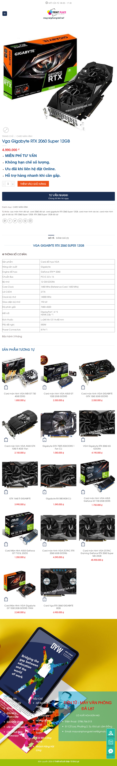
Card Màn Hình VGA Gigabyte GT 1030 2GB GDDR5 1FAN (19, 607)
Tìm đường (111, 736)
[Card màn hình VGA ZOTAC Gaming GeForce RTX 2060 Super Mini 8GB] (97, 529)
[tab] (51, 238)
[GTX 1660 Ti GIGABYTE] (20, 477)
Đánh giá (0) (62, 238)
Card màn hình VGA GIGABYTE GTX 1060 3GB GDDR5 (97, 394)
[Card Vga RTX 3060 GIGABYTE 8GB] (58, 584)
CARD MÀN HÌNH (24, 136)
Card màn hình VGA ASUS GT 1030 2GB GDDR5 (58, 394)
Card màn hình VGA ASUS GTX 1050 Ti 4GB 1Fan (20, 447)
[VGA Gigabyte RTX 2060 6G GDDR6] (97, 425)
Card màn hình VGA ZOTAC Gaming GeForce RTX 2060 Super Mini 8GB (97, 553)
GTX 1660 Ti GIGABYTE (20, 498)
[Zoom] (6, 130)
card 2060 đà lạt (37, 211)
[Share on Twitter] (15, 220)
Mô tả (51, 238)
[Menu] (4, 13)
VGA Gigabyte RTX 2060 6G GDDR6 (97, 447)
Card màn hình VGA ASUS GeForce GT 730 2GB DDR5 (97, 499)
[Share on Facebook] (10, 220)
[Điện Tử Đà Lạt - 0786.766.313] (55, 13)
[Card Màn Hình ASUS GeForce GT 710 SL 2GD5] (20, 529)
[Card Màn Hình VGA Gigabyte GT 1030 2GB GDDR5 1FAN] (20, 584)
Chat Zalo (110, 746)
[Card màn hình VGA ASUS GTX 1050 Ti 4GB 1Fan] (20, 425)
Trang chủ (7, 136)
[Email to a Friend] (20, 220)
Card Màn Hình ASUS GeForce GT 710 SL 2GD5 (20, 552)
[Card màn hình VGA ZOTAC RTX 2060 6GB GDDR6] (58, 529)
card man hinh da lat (88, 211)
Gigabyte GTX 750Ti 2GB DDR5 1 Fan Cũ (58, 447)
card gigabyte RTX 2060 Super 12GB (62, 211)
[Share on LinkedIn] (30, 220)
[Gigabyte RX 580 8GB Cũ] (58, 477)
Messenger (111, 755)
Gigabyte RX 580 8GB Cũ (58, 498)
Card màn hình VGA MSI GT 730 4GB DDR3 (20, 394)
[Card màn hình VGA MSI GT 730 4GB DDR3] (20, 372)
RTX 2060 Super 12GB (24, 214)
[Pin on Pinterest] (25, 220)
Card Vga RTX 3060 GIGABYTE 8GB (58, 607)
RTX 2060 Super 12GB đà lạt (46, 214)
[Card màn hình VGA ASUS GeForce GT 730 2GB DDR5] (97, 477)
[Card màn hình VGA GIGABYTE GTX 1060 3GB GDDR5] (97, 372)
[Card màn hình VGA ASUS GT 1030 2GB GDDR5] (58, 372)
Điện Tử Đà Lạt (72, 761)
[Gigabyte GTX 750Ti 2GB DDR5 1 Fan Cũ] (58, 425)
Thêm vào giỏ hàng (33, 183)
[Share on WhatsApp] (4, 220)
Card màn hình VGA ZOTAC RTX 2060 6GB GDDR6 (58, 552)
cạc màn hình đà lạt (19, 211)
